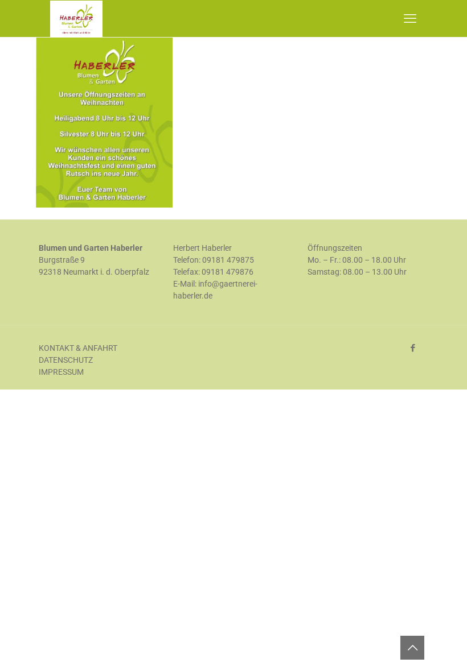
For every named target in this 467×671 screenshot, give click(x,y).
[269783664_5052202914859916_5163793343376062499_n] (104, 204)
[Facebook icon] (412, 348)
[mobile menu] (410, 18)
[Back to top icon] (412, 648)
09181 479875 (228, 259)
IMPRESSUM (61, 371)
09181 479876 (227, 271)
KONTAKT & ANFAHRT (78, 348)
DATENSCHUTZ (66, 360)
